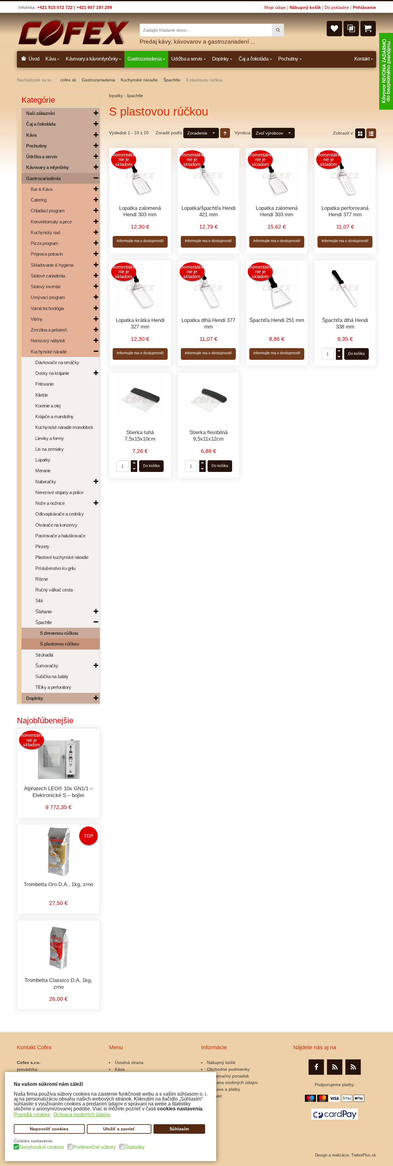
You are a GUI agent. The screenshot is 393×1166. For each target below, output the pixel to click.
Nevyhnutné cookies (41, 1147)
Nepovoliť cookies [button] (49, 1128)
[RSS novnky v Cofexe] (353, 1067)
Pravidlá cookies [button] (32, 1114)
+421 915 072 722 (55, 7)
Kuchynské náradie (139, 79)
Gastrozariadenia (98, 79)
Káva (120, 1069)
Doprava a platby (223, 1089)
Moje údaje (275, 7)
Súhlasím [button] (179, 1128)
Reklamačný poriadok (228, 1076)
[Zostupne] (225, 133)
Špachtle (171, 79)
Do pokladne (337, 7)
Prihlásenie (364, 7)
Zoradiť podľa (169, 132)
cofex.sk (68, 79)
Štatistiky (135, 1147)
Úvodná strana (129, 1062)
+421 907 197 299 (94, 7)
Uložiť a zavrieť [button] (119, 1128)
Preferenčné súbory (94, 1147)
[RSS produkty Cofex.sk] (334, 1067)
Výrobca (243, 132)
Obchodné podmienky (228, 1069)
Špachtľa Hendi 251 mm (276, 320)
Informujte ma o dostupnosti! (140, 241)
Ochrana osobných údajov (232, 1082)
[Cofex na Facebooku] (316, 1067)
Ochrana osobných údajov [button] (82, 1114)
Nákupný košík (305, 7)
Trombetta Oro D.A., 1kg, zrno (58, 884)
